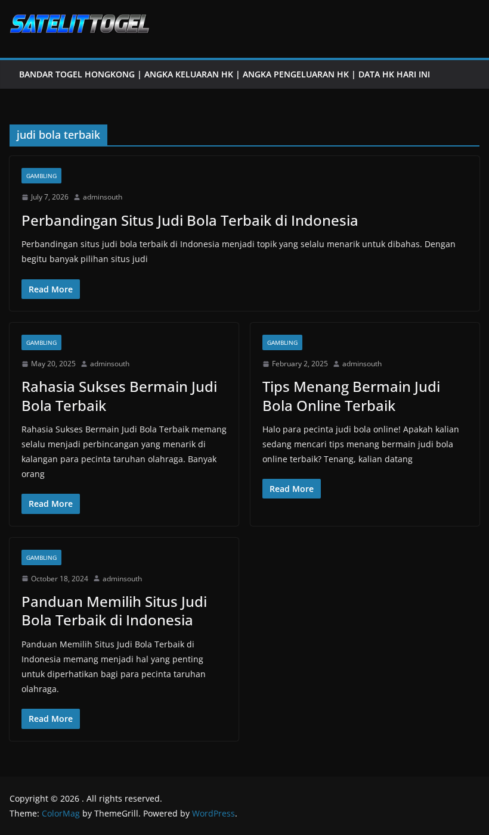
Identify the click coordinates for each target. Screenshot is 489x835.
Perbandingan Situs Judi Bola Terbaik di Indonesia (189, 220)
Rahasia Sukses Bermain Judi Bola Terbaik (119, 395)
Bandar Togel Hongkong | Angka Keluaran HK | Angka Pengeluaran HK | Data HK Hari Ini (224, 74)
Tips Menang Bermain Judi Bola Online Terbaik (351, 395)
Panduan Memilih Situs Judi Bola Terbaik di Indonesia (114, 610)
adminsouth (102, 197)
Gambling (41, 176)
